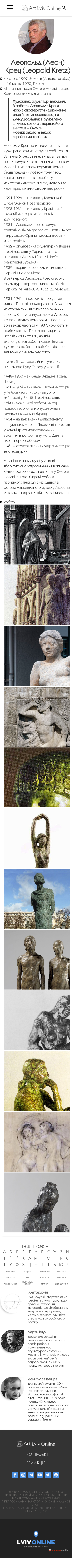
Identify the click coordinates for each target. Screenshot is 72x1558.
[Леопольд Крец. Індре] (37, 656)
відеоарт (61, 1278)
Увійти (44, 1507)
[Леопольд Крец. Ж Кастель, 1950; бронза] (37, 777)
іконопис (45, 1278)
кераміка (61, 1272)
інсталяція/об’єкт (27, 1283)
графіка (27, 1272)
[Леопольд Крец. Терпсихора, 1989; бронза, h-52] (37, 838)
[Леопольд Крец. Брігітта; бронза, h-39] (37, 1081)
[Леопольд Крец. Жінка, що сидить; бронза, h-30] (37, 1202)
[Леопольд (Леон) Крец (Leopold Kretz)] (36, 36)
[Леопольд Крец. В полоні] (37, 1020)
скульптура (44, 1272)
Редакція (36, 1463)
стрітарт (44, 1284)
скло (27, 1278)
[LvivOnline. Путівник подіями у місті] (36, 1537)
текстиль (10, 1278)
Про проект (36, 1454)
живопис (10, 1272)
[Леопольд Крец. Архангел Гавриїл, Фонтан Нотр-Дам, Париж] (37, 534)
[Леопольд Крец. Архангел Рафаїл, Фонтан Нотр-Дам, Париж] (37, 595)
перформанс (10, 1284)
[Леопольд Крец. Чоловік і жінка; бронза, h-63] (37, 960)
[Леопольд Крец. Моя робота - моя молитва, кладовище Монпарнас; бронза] (37, 899)
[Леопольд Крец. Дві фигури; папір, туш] (37, 1142)
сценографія (61, 1284)
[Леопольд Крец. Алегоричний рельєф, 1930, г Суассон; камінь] (37, 717)
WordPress (29, 1507)
